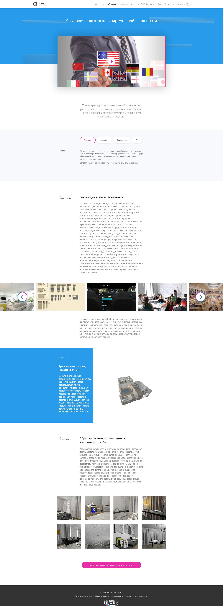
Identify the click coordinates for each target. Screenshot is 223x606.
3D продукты (100, 4)
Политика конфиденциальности (109, 596)
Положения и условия (84, 596)
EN (188, 4)
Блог (159, 4)
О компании (169, 4)
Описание (87, 140)
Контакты (181, 4)
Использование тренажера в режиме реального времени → (111, 565)
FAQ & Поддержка (147, 4)
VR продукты (113, 4)
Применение (122, 140)
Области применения (129, 4)
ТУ (137, 140)
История (104, 140)
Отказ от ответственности (136, 596)
